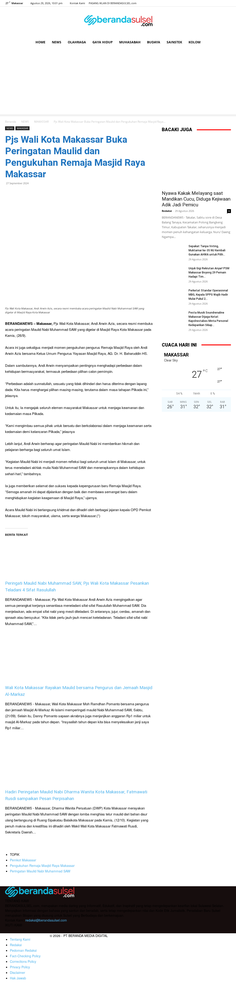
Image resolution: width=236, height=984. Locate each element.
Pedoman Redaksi (23, 950)
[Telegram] (41, 193)
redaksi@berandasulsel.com (46, 920)
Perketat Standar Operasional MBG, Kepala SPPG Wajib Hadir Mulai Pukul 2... (208, 294)
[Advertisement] (118, 82)
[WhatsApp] (20, 193)
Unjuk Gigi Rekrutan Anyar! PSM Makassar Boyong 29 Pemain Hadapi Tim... (209, 272)
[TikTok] (219, 3)
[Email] (30, 193)
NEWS (56, 42)
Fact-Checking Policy (25, 956)
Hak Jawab (18, 978)
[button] (225, 42)
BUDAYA (153, 42)
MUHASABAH (130, 42)
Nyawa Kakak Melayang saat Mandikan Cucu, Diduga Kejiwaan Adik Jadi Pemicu (196, 198)
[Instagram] (212, 3)
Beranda (10, 122)
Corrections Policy (23, 961)
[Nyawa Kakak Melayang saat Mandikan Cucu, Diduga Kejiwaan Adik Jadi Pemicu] (196, 162)
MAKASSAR (41, 122)
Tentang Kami (20, 939)
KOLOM (195, 42)
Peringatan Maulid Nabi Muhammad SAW (40, 871)
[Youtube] (227, 3)
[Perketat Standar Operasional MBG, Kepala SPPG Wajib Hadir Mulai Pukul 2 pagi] (173, 296)
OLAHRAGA (77, 42)
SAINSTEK (174, 42)
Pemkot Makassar (23, 860)
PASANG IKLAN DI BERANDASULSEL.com (112, 3)
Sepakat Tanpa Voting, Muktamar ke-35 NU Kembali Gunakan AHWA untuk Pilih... (207, 250)
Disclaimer (17, 972)
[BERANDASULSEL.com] (118, 22)
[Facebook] (204, 3)
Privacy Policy (20, 967)
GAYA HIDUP (102, 42)
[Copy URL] (52, 193)
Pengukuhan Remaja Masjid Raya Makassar (42, 865)
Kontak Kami (77, 3)
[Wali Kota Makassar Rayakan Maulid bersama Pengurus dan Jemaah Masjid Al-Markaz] (79, 656)
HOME (40, 42)
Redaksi (167, 211)
